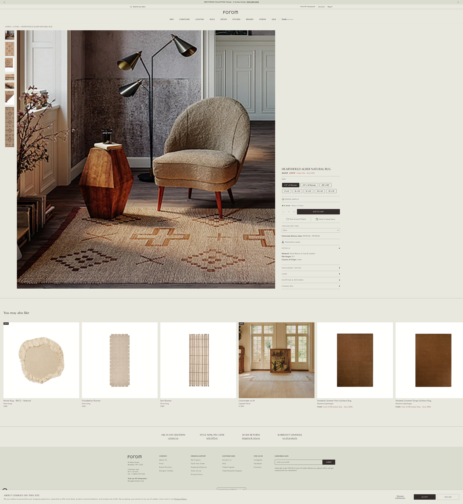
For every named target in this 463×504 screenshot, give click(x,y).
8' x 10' (297, 191)
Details (286, 248)
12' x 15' (331, 191)
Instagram (258, 460)
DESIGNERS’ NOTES (291, 268)
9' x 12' (308, 191)
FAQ (224, 463)
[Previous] (5, 2)
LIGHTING (199, 19)
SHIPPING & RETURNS (293, 280)
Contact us (227, 460)
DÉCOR (224, 19)
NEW (172, 19)
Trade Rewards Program (232, 471)
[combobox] (141, 7)
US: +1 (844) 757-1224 (136, 474)
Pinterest (257, 467)
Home (8, 27)
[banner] (231, 2)
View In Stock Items (327, 219)
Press (161, 463)
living (16, 27)
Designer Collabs (166, 471)
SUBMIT (329, 462)
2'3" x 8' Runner (290, 185)
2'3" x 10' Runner (309, 185)
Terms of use (196, 471)
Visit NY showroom (307, 6)
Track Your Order (198, 463)
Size (284, 179)
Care (284, 274)
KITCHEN (236, 19)
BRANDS (249, 19)
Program (287, 19)
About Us (163, 460)
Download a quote (292, 242)
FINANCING (287, 286)
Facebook (258, 463)
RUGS (212, 19)
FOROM (262, 19)
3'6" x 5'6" (325, 185)
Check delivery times (290, 226)
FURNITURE (184, 19)
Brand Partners (165, 467)
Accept (425, 497)
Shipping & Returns (199, 467)
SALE (274, 19)
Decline (448, 497)
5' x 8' (286, 191)
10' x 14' (320, 191)
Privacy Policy (180, 499)
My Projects (196, 460)
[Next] (457, 2)
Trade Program (228, 467)
